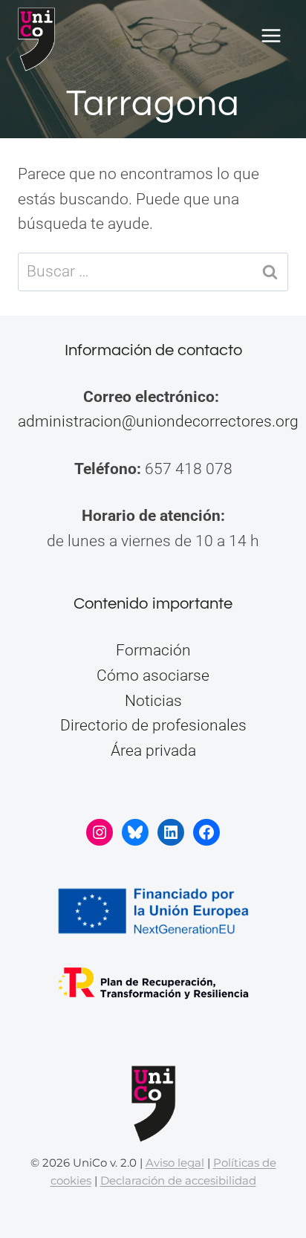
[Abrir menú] (270, 36)
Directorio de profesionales (153, 725)
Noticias (153, 701)
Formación (153, 650)
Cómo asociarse (153, 675)
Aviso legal (175, 1163)
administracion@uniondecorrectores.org (158, 421)
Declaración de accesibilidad (178, 1180)
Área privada (153, 750)
